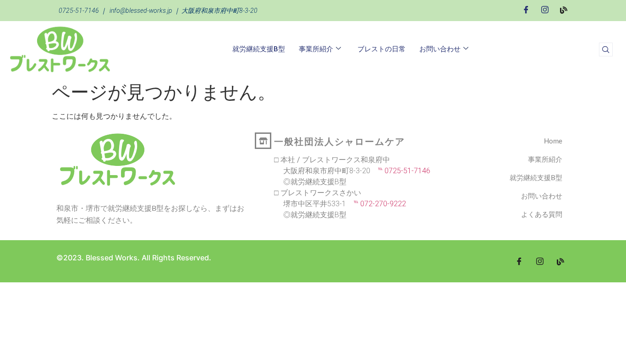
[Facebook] (526, 10)
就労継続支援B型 (258, 49)
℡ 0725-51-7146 (400, 170)
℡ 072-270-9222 (376, 203)
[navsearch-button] (606, 49)
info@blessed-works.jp (141, 10)
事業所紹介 (316, 49)
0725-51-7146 (79, 10)
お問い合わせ (440, 49)
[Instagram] (545, 10)
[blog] (560, 261)
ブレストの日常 (381, 49)
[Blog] (563, 9)
